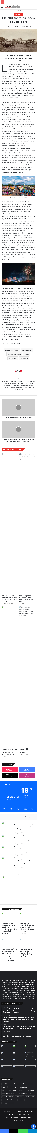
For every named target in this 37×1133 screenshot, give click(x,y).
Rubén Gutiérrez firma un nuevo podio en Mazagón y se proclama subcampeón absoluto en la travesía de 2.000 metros (24, 862)
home (10, 1087)
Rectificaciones (18, 1120)
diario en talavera (27, 1084)
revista (20, 1090)
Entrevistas (21, 10)
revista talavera (30, 1096)
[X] (20, 392)
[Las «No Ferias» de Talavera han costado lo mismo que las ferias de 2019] (10, 523)
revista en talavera (29, 1090)
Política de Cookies (25, 1117)
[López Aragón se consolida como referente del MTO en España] (27, 523)
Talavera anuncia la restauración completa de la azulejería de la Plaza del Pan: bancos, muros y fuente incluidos (27, 955)
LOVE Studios (29, 1111)
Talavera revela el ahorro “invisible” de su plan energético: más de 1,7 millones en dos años (22, 850)
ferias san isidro (15, 354)
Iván (8, 26)
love (27, 354)
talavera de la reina (7, 1103)
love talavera (23, 1087)
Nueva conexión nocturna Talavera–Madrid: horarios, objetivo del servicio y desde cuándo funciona (24, 839)
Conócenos (11, 1114)
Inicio (15, 10)
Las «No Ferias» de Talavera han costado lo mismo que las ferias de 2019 (10, 598)
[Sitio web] (14, 392)
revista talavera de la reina (9, 1100)
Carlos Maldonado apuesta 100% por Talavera (25, 751)
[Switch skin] (31, 7)
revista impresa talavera (25, 1093)
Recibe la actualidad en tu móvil (18, 875)
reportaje (13, 358)
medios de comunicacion (9, 1090)
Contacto (18, 1114)
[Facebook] (17, 392)
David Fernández (12, 350)
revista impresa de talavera (9, 1093)
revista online (19, 1096)
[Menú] (2, 7)
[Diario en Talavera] (12, 6)
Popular (28, 817)
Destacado (27, 350)
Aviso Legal (26, 1114)
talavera (25, 358)
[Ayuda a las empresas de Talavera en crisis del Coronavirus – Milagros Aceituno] (10, 676)
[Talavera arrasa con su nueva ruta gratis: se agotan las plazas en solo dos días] (6, 1068)
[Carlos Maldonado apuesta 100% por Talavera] (27, 676)
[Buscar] (35, 7)
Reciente (9, 817)
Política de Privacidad (12, 1117)
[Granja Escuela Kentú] (18, 1069)
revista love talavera (7, 1096)
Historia (4, 1087)
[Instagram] (22, 392)
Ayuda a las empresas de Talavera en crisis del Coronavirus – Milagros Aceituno (9, 751)
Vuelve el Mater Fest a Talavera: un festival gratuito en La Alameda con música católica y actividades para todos (24, 827)
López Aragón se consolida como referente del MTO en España (26, 598)
